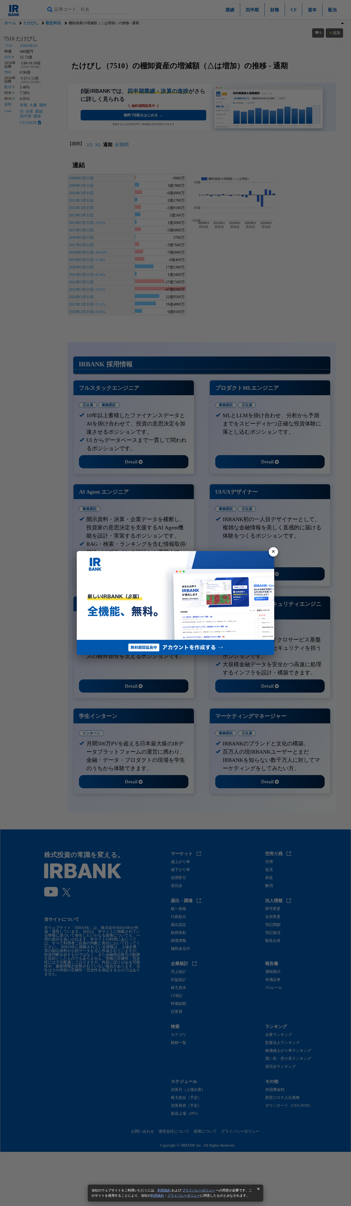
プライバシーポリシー (198, 1190)
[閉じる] (273, 552)
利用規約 (164, 1190)
